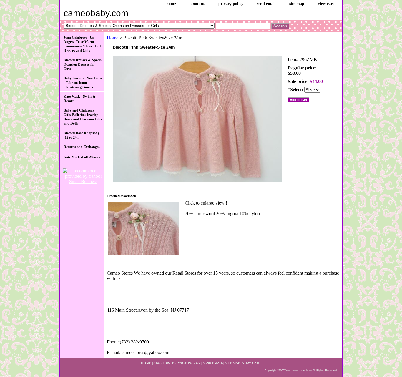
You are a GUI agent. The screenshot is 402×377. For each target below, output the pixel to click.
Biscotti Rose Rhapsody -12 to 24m (81, 135)
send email (266, 3)
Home (112, 37)
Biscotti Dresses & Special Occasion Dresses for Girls (83, 64)
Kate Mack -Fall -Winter (82, 157)
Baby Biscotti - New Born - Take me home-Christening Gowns (83, 82)
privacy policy (230, 3)
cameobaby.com (96, 13)
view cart (326, 3)
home (171, 3)
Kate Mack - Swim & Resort (79, 98)
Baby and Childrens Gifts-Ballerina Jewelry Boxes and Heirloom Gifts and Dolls (83, 117)
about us (197, 3)
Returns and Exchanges (82, 147)
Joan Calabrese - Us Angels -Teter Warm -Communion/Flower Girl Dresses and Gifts (82, 44)
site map (296, 3)
